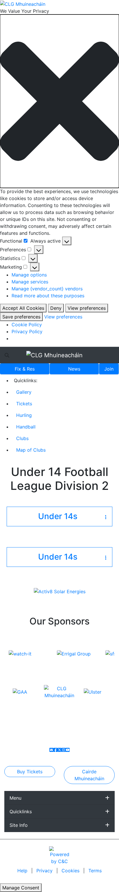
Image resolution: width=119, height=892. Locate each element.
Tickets (24, 403)
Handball (26, 427)
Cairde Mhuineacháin (89, 775)
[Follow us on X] (59, 750)
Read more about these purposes (48, 295)
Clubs (22, 438)
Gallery (23, 392)
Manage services (30, 282)
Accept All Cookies (23, 308)
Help (23, 870)
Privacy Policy (27, 331)
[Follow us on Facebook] (55, 750)
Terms (95, 870)
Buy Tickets (29, 771)
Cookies (70, 870)
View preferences (87, 308)
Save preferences (21, 317)
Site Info (19, 825)
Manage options (29, 275)
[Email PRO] (51, 750)
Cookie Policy (27, 324)
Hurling (24, 415)
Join (109, 369)
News (74, 369)
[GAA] (20, 692)
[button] (59, 101)
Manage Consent (20, 888)
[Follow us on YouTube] (68, 750)
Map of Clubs (31, 450)
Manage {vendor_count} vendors (47, 289)
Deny (56, 308)
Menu (15, 798)
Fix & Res (25, 369)
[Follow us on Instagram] (64, 750)
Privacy (45, 870)
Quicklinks (21, 811)
